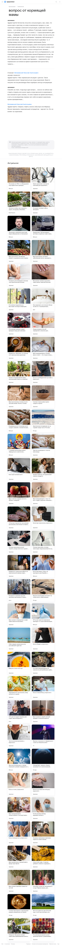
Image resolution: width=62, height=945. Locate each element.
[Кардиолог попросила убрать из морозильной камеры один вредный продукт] (19, 566)
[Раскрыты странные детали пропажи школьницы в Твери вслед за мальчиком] (19, 590)
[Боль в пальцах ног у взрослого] (19, 832)
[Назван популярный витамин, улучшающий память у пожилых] (19, 372)
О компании (7, 943)
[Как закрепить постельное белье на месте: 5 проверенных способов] (43, 300)
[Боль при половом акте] (19, 469)
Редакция (28, 943)
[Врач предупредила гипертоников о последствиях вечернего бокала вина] (19, 808)
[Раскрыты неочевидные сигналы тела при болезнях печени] (19, 275)
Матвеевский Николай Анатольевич (26, 73)
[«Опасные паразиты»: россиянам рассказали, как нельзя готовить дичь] (19, 518)
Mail (2, 943)
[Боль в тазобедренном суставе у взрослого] (43, 372)
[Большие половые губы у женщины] (43, 203)
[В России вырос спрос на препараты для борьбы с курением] (43, 566)
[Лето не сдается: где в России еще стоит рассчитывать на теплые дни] (43, 905)
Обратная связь (52, 943)
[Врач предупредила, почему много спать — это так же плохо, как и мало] (43, 348)
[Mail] (5, 2)
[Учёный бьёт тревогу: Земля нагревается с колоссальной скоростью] (43, 760)
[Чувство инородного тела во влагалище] (43, 445)
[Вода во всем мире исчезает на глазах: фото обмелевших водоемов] (43, 590)
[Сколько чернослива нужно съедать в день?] (43, 396)
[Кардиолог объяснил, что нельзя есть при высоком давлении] (19, 348)
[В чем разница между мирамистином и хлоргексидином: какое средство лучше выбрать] (43, 808)
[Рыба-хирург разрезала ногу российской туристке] (19, 639)
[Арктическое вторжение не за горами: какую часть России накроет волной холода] (43, 421)
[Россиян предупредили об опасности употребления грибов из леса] (43, 663)
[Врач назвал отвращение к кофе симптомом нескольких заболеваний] (19, 614)
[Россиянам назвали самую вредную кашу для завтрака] (19, 324)
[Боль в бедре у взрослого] (43, 639)
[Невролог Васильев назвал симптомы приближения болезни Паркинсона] (19, 929)
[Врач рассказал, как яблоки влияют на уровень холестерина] (19, 251)
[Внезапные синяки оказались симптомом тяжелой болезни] (43, 275)
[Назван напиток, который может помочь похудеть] (43, 469)
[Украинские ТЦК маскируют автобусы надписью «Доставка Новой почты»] (43, 227)
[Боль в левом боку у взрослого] (43, 687)
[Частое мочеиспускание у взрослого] (19, 736)
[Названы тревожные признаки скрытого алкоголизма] (43, 832)
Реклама (13, 943)
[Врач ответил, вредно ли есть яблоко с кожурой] (19, 493)
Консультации (12, 6)
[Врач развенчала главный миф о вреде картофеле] (19, 857)
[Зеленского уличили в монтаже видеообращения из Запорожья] (19, 227)
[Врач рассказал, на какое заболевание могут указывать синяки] (43, 251)
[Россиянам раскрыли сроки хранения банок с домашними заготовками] (43, 929)
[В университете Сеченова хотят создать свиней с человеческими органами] (19, 421)
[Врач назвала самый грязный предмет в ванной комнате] (43, 711)
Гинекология (21, 6)
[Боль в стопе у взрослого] (19, 784)
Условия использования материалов (40, 943)
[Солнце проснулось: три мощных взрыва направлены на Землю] (19, 905)
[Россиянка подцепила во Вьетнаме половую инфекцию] (19, 300)
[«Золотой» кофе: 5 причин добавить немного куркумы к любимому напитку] (43, 857)
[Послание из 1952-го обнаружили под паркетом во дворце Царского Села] (19, 178)
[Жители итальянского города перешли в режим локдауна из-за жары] (19, 760)
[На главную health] (10, 2)
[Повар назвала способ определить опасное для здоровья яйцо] (43, 324)
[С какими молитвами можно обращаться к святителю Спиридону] (19, 445)
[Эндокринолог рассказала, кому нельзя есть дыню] (19, 687)
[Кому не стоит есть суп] (19, 663)
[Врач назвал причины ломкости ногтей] (19, 881)
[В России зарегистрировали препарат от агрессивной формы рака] (43, 614)
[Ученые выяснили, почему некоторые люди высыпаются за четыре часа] (43, 542)
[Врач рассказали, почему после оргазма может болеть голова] (19, 396)
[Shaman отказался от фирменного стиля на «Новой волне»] (43, 736)
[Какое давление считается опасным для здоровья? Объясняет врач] (43, 178)
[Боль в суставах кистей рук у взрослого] (43, 784)
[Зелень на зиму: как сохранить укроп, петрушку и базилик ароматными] (19, 203)
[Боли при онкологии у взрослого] (43, 518)
